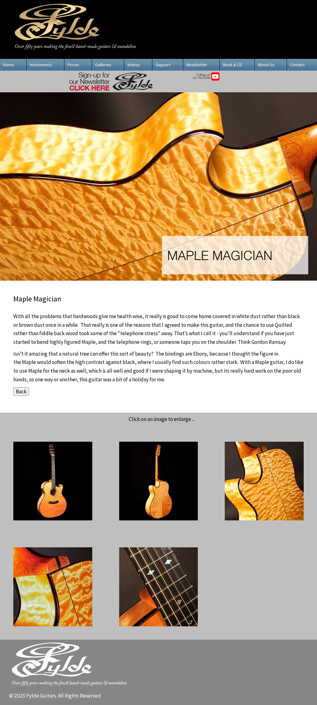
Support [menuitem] (163, 65)
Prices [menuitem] (73, 65)
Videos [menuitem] (133, 65)
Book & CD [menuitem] (232, 65)
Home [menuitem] (8, 65)
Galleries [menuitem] (103, 65)
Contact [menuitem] (297, 65)
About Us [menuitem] (266, 65)
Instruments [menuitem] (41, 65)
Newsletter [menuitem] (196, 65)
